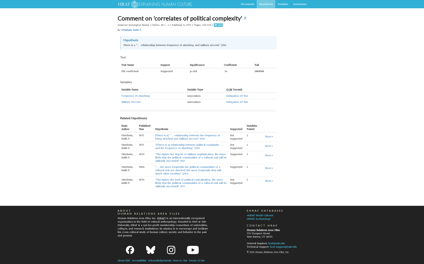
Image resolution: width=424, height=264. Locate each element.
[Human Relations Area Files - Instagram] (171, 250)
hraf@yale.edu (276, 243)
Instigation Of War (237, 95)
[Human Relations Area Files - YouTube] (193, 250)
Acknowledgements (159, 260)
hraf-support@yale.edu (283, 246)
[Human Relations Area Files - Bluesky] (150, 250)
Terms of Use (197, 260)
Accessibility (139, 260)
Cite (219, 25)
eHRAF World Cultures (260, 215)
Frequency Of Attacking (135, 95)
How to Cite (180, 260)
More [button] (268, 136)
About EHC (124, 260)
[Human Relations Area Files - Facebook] (130, 250)
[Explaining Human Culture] (153, 4)
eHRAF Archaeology (259, 218)
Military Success (130, 102)
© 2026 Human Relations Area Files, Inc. (268, 252)
